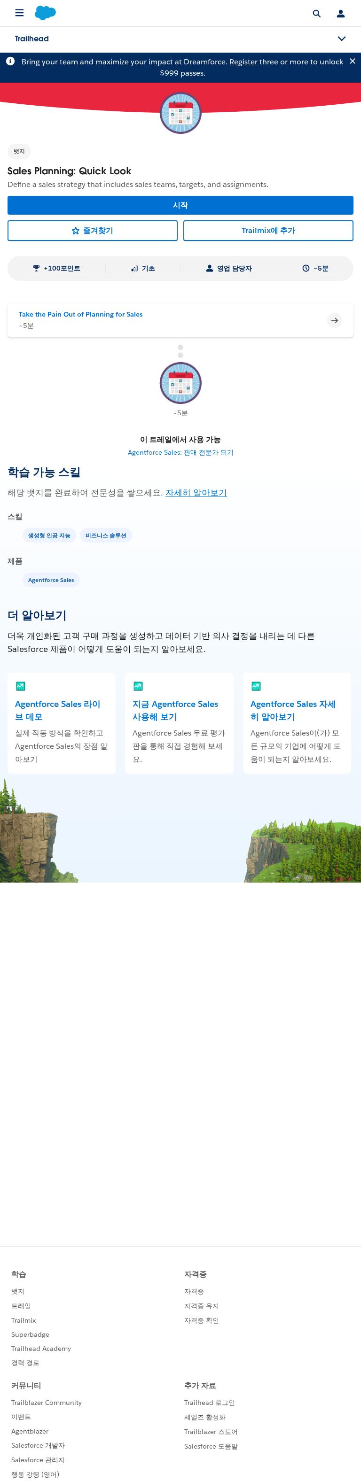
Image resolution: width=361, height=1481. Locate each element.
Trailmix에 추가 (268, 230)
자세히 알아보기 (196, 492)
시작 (180, 205)
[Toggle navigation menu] (341, 39)
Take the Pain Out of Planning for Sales (80, 314)
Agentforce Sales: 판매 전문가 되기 (181, 452)
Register (243, 62)
